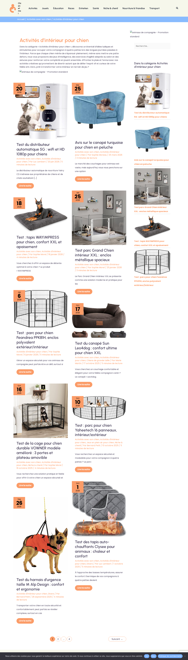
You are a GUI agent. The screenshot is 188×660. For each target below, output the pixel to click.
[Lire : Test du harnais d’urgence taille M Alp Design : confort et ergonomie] (40, 535)
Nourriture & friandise (134, 8)
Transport (154, 8)
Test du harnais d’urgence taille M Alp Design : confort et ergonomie (40, 584)
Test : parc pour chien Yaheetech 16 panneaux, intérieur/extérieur (96, 430)
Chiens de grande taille (98, 360)
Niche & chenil (110, 8)
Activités (33, 8)
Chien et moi (19, 8)
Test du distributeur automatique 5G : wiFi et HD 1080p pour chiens (40, 149)
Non (153, 656)
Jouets (45, 8)
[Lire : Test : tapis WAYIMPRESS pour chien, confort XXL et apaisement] (40, 214)
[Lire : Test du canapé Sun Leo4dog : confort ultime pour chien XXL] (99, 320)
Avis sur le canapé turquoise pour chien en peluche (99, 145)
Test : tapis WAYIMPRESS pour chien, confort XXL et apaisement (39, 242)
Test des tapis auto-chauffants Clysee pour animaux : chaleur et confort (95, 548)
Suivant (117, 639)
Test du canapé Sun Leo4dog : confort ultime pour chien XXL (96, 348)
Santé (96, 8)
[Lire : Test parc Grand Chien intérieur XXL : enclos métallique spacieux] (99, 217)
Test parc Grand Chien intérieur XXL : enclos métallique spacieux (94, 255)
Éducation (58, 8)
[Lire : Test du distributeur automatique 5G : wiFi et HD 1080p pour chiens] (40, 110)
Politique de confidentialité (170, 656)
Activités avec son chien (28, 158)
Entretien (83, 8)
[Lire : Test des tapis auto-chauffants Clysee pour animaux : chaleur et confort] (99, 508)
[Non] (185, 656)
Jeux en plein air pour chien (100, 442)
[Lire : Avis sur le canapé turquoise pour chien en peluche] (99, 109)
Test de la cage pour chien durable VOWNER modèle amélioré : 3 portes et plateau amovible (39, 450)
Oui (146, 656)
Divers (90, 563)
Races (71, 8)
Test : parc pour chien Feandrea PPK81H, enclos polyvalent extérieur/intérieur (37, 339)
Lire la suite (26, 185)
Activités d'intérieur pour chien (31, 351)
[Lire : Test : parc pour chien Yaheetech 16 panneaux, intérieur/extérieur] (99, 407)
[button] (177, 8)
